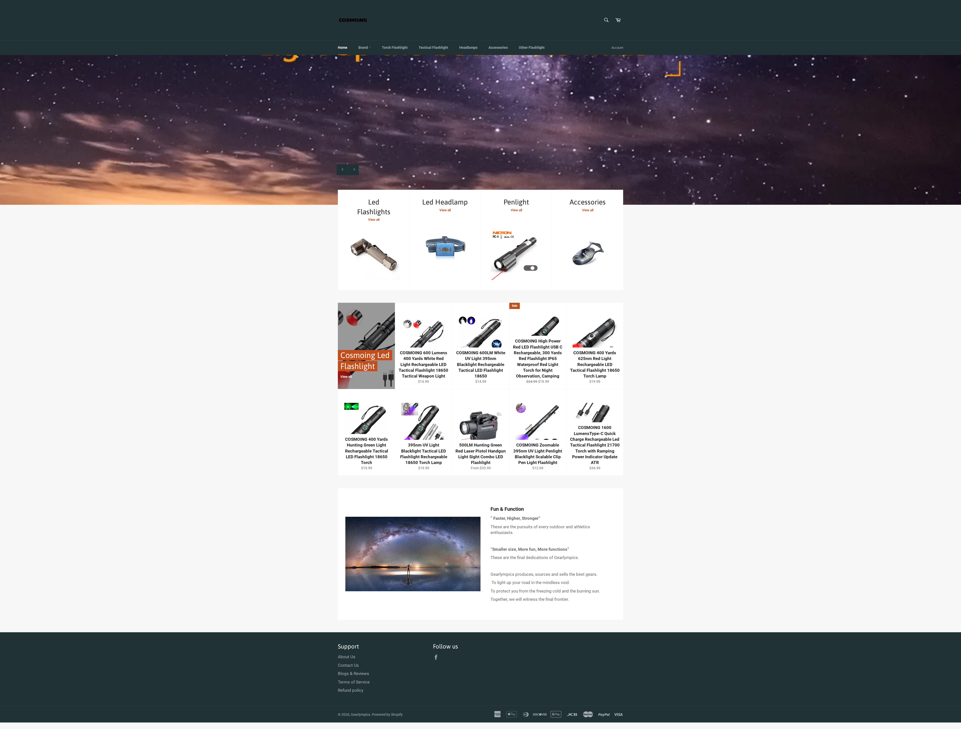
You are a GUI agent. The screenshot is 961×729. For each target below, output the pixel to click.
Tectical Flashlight (433, 48)
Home (342, 48)
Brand (363, 48)
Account (617, 48)
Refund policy (350, 690)
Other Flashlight (532, 48)
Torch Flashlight (395, 48)
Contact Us (348, 665)
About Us (346, 656)
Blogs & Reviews (353, 673)
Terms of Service (354, 682)
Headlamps (468, 48)
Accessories (498, 48)
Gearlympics (360, 714)
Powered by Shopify (387, 714)
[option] (480, 130)
